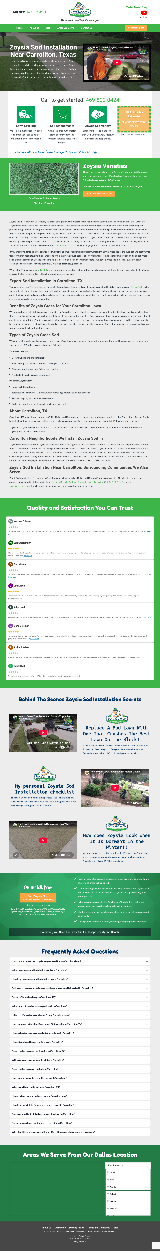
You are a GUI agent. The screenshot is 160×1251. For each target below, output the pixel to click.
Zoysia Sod (136, 287)
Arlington (114, 1194)
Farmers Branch (59, 482)
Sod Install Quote (136, 27)
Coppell (82, 482)
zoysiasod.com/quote (20, 486)
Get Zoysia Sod (38, 898)
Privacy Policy (76, 1227)
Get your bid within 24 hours (134, 124)
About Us (34, 27)
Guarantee (60, 1227)
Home (19, 27)
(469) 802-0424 (80, 1241)
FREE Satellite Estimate (134, 114)
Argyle (113, 1187)
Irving (100, 482)
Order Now (133, 7)
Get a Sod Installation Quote (99, 193)
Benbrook (114, 1208)
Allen (112, 1179)
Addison (73, 482)
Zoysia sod (27, 77)
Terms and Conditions (98, 1227)
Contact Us (86, 27)
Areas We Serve (65, 27)
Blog (144, 7)
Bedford (113, 1201)
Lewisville (92, 482)
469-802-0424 (36, 12)
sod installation (44, 269)
